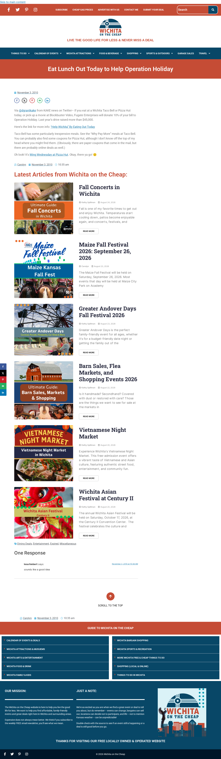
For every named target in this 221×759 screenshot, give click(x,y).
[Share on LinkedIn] (47, 100)
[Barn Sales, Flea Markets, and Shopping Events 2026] (43, 390)
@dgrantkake (27, 110)
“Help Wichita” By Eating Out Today (73, 126)
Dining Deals (24, 543)
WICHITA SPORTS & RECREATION (134, 649)
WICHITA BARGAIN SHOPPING (132, 640)
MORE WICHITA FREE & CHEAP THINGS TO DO (141, 657)
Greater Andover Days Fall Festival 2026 (107, 312)
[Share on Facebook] (16, 100)
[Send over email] (39, 100)
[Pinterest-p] (26, 10)
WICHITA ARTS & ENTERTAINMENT (25, 657)
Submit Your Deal (153, 9)
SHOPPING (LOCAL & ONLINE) (132, 666)
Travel (203, 53)
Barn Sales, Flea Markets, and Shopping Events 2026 (108, 372)
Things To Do (19, 53)
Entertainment (41, 543)
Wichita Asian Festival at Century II (106, 495)
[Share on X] (24, 100)
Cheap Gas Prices (82, 9)
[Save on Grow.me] (55, 100)
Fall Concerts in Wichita (99, 190)
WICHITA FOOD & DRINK (19, 666)
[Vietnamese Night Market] (43, 453)
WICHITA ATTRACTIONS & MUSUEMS (26, 649)
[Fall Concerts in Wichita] (43, 208)
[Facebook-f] (9, 10)
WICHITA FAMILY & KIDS (19, 675)
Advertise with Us (108, 9)
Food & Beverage (109, 53)
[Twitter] (18, 10)
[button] (20, 53)
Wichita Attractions (78, 53)
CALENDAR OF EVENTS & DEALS (23, 640)
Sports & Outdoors (158, 53)
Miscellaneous (68, 543)
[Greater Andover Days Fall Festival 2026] (43, 329)
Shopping (132, 53)
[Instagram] (35, 10)
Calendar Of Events (46, 53)
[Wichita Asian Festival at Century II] (43, 513)
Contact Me (131, 9)
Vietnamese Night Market (102, 433)
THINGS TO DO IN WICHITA (131, 675)
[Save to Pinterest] (32, 100)
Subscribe (61, 9)
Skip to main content (13, 2)
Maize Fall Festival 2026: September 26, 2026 (105, 251)
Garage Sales (186, 53)
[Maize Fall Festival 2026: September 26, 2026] (43, 269)
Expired (54, 543)
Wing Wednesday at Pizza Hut (49, 154)
